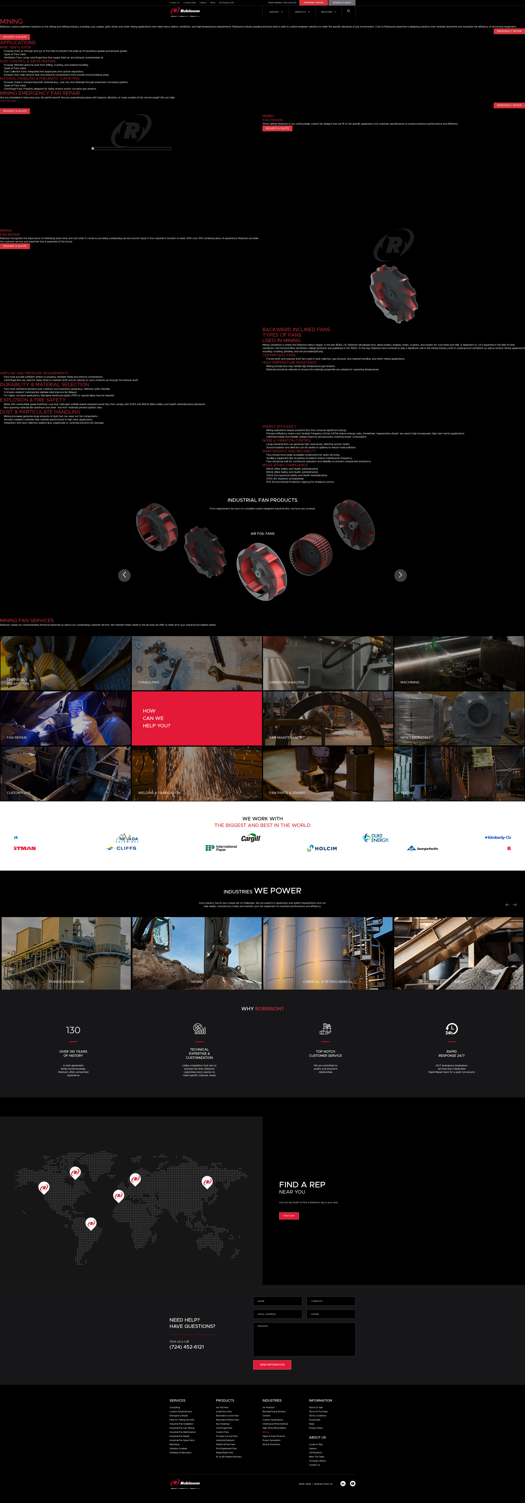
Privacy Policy (316, 1428)
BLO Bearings (223, 1424)
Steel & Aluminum (271, 1444)
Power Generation (271, 1440)
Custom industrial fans (181, 1412)
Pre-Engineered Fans (226, 1448)
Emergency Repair (179, 1416)
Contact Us (175, 3)
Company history (317, 1461)
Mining (265, 1432)
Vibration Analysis (178, 1448)
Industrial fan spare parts (182, 1440)
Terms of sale (316, 1407)
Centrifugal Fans (224, 1428)
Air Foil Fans (222, 1407)
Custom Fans (222, 1432)
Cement (266, 1416)
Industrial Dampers (225, 1440)
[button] (348, 12)
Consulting (175, 1407)
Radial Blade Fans (224, 1453)
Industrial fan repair (179, 1436)
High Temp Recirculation (274, 1428)
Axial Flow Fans (224, 1412)
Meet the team (316, 1457)
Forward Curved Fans (226, 1436)
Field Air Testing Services (182, 1420)
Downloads (314, 1420)
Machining (174, 1444)
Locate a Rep (189, 3)
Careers (203, 3)
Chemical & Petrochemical (275, 1424)
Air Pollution (268, 1407)
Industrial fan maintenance (183, 1432)
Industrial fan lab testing (182, 1428)
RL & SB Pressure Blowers (229, 1457)
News (212, 3)
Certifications (315, 1453)
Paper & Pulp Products (273, 1436)
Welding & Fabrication (181, 1453)
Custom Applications (272, 1420)
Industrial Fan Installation (181, 1424)
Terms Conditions (317, 1416)
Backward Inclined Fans (227, 1420)
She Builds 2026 (226, 3)
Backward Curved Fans (227, 1416)
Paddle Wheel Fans (225, 1444)
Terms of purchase (318, 1412)
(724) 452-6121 (290, 3)
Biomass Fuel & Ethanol (273, 1412)
